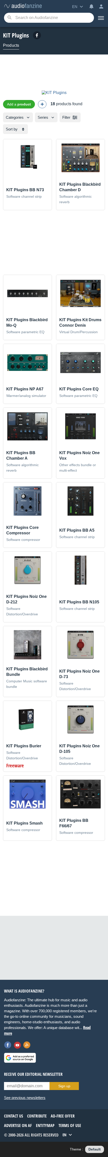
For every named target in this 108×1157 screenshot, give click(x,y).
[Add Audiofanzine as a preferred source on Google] (20, 1058)
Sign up (64, 1086)
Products (11, 45)
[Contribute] (42, 104)
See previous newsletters (24, 1098)
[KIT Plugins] (54, 92)
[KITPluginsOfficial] (37, 35)
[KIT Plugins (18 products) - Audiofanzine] (23, 6)
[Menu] (101, 18)
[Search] (9, 17)
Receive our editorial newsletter (33, 1074)
